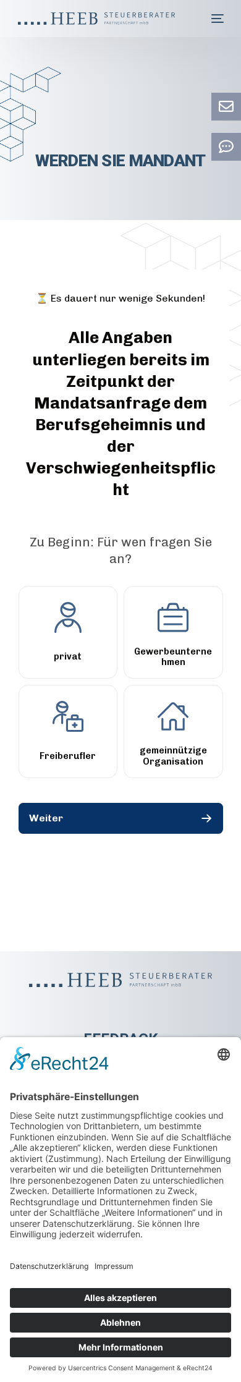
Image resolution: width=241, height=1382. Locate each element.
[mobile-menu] (217, 18)
